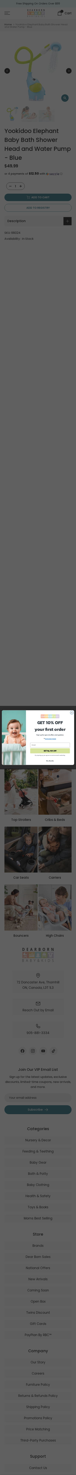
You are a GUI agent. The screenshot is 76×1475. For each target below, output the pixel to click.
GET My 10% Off (50, 750)
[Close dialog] (71, 712)
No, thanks (50, 761)
